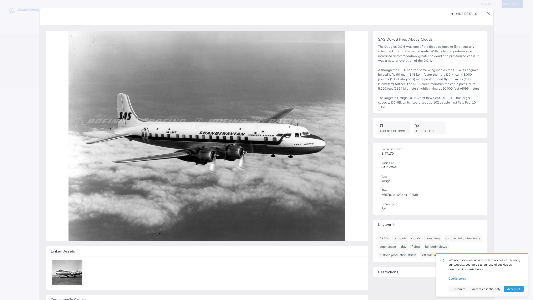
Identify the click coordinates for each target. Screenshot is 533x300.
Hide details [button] (466, 14)
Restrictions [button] (388, 272)
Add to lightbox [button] (392, 131)
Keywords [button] (387, 224)
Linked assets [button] (63, 251)
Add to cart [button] (424, 131)
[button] (488, 13)
